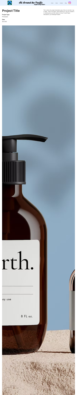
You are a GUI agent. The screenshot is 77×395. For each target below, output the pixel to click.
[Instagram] (69, 2)
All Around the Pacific (31, 2)
